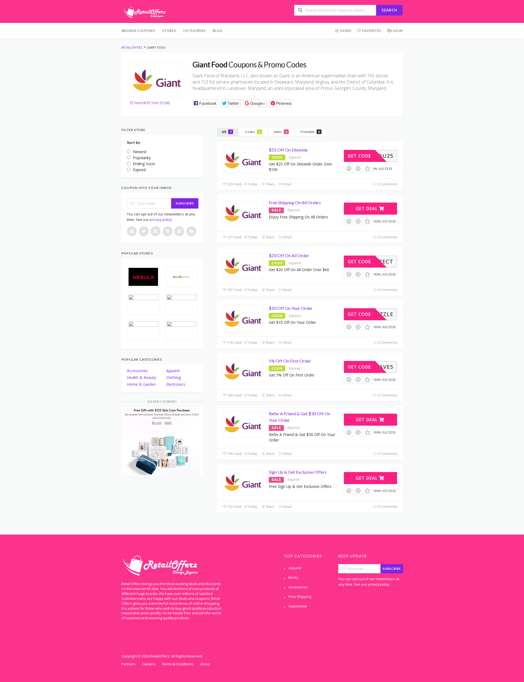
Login (397, 30)
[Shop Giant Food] (157, 80)
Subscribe (185, 203)
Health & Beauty (141, 377)
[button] (205, 103)
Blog (217, 30)
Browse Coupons (138, 30)
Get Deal (367, 209)
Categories (194, 30)
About (205, 664)
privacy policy (161, 219)
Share (270, 184)
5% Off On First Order (290, 360)
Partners (128, 664)
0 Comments (387, 184)
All (226, 132)
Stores (169, 30)
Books (293, 577)
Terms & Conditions (177, 664)
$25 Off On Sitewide (288, 149)
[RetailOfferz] (143, 11)
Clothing (173, 377)
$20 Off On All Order (289, 255)
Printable (310, 132)
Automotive (297, 606)
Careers (148, 664)
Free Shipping (299, 596)
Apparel (173, 370)
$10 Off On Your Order (290, 308)
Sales (280, 132)
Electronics (175, 384)
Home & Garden (141, 384)
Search (389, 10)
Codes (252, 132)
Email (286, 184)
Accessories (137, 370)
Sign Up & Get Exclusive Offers (298, 472)
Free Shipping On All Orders (295, 202)
